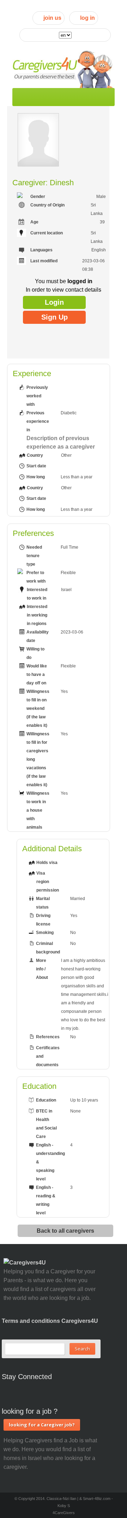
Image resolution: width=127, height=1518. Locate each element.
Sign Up (54, 317)
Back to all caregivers (65, 1230)
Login (54, 302)
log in (87, 18)
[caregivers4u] (63, 68)
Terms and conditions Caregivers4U (50, 1321)
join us (52, 18)
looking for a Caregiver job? (42, 1424)
